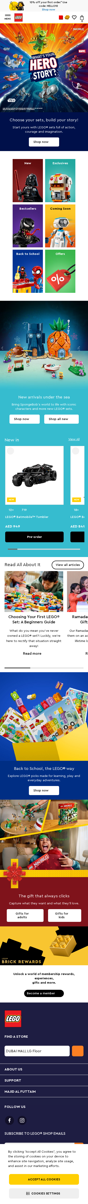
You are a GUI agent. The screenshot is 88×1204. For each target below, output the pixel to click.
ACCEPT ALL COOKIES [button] (44, 1179)
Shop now (38, 9)
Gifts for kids (61, 915)
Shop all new (58, 419)
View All (74, 439)
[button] (44, 1193)
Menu (8, 19)
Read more (34, 616)
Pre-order (34, 537)
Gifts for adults (22, 915)
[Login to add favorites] (10, 451)
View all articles (68, 565)
